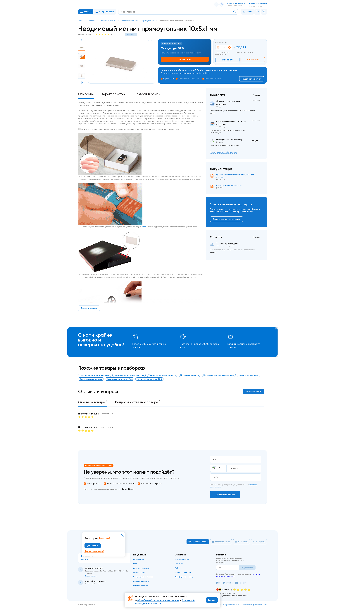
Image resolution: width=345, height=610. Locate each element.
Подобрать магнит (252, 78)
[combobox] (218, 468)
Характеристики (114, 94)
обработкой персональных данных (158, 600)
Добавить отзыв (253, 391)
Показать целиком (89, 308)
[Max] (216, 4)
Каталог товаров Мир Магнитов (229, 185)
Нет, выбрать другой (94, 551)
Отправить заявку (225, 494)
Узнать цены (184, 59)
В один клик (253, 59)
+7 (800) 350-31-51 (258, 3)
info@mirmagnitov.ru (236, 3)
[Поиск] (234, 12)
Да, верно (92, 545)
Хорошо (211, 600)
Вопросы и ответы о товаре (137, 402)
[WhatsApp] (221, 4)
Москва (84, 559)
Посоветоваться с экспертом (226, 219)
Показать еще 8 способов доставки (223, 152)
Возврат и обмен (147, 94)
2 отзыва (117, 34)
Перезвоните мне (255, 6)
